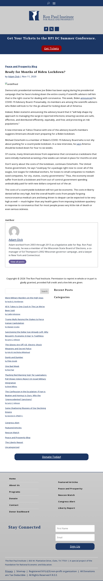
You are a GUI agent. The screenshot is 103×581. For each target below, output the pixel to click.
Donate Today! (51, 457)
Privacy (9, 571)
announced (86, 98)
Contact (14, 505)
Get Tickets (51, 48)
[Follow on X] (51, 29)
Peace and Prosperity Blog (21, 66)
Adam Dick (14, 76)
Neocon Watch (12, 432)
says (78, 143)
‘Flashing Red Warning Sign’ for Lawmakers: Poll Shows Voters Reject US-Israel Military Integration (26, 379)
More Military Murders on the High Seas (24, 297)
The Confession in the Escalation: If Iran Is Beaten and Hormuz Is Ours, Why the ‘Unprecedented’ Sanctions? (25, 395)
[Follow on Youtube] (57, 29)
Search (44, 291)
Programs (14, 491)
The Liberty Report (14, 442)
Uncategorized (12, 447)
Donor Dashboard (19, 511)
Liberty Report (66, 508)
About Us (14, 485)
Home (12, 478)
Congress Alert (12, 422)
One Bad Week (12, 366)
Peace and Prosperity (70, 488)
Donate (13, 498)
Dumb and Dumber (14, 357)
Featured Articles (13, 427)
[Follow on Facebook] (46, 29)
